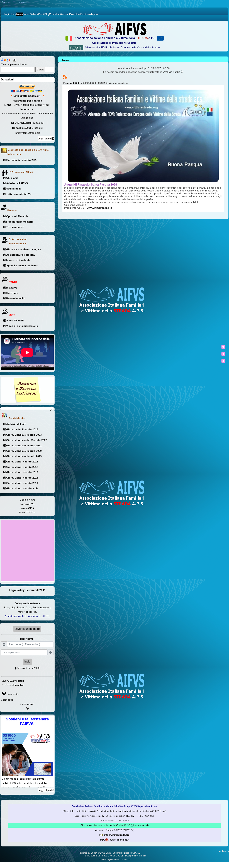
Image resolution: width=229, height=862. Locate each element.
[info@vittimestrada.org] (101, 834)
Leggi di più (45, 138)
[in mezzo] (223, 354)
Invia (27, 661)
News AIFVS (27, 504)
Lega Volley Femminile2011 (27, 590)
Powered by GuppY (88, 853)
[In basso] (223, 361)
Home (14, 2)
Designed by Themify (135, 855)
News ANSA (27, 508)
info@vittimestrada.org (27, 132)
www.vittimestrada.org (99, 207)
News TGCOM (27, 512)
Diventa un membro (27, 628)
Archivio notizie (172, 71)
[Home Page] (114, 29)
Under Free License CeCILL (126, 853)
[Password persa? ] (27, 668)
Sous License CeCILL (112, 855)
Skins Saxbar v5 (92, 855)
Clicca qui (38, 122)
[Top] (223, 347)
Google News (27, 499)
